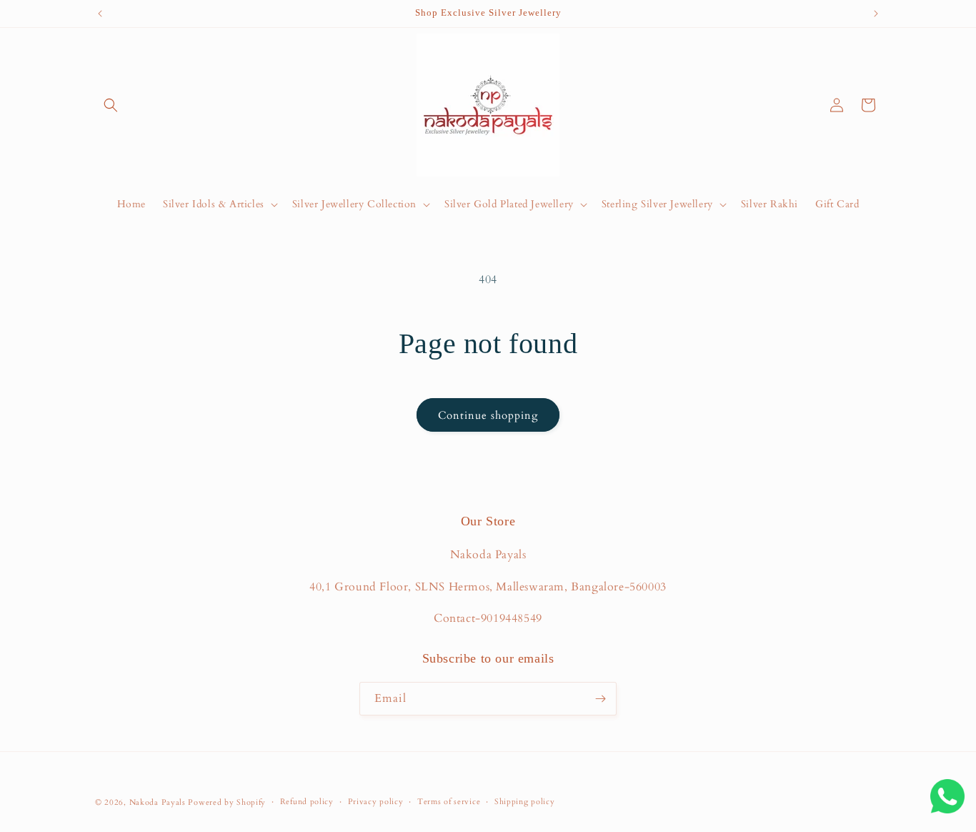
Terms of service (448, 801)
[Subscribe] (600, 698)
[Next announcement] (876, 13)
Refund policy (307, 801)
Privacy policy (376, 801)
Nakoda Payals (157, 802)
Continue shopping (488, 415)
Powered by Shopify (227, 802)
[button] (110, 105)
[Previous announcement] (100, 13)
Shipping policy (524, 801)
